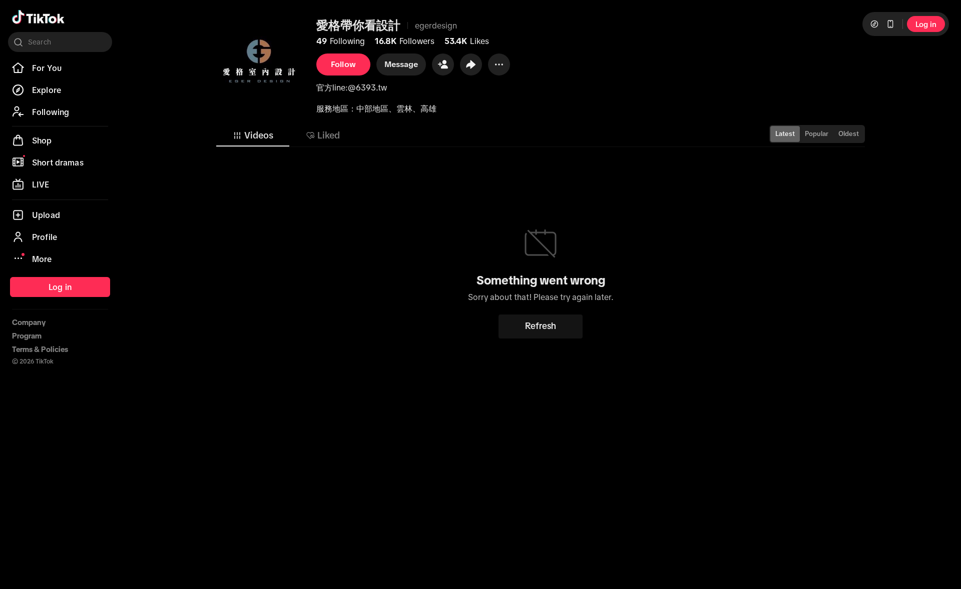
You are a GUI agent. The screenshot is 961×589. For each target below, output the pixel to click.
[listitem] (60, 68)
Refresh (540, 326)
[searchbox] (60, 42)
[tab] (252, 135)
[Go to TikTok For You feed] (38, 17)
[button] (443, 65)
